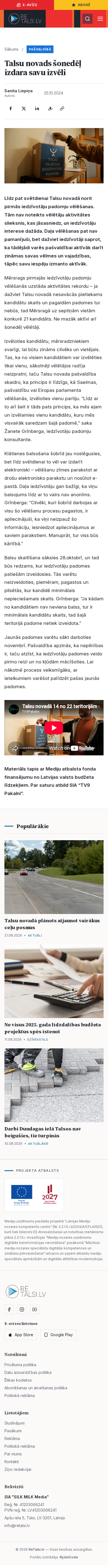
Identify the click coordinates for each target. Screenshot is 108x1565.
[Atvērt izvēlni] (100, 18)
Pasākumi (13, 1430)
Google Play (61, 1334)
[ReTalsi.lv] (25, 19)
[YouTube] (34, 1309)
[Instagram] (22, 1309)
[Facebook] (10, 108)
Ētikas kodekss (18, 1380)
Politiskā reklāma (19, 1395)
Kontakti (11, 1461)
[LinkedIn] (37, 108)
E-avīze (30, 5)
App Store (24, 1334)
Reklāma (12, 1438)
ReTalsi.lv (36, 1549)
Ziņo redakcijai (17, 1469)
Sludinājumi (14, 1423)
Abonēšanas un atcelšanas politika (35, 1387)
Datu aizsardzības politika (28, 1372)
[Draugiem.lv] (50, 108)
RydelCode (69, 1557)
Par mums (13, 1454)
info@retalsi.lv (17, 1525)
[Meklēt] (87, 19)
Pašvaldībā (40, 49)
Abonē (84, 5)
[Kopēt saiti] (62, 108)
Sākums (11, 49)
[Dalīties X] (24, 108)
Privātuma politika (20, 1364)
